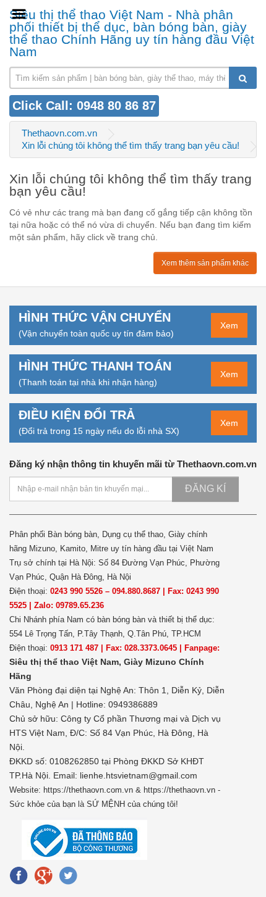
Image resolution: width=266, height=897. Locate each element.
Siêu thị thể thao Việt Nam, (66, 662)
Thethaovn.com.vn (59, 133)
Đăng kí (205, 488)
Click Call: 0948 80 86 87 (84, 105)
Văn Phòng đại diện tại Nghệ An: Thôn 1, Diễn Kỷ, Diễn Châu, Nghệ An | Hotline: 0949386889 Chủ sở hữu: (117, 704)
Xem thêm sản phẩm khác (205, 263)
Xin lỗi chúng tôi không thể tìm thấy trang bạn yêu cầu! (130, 145)
